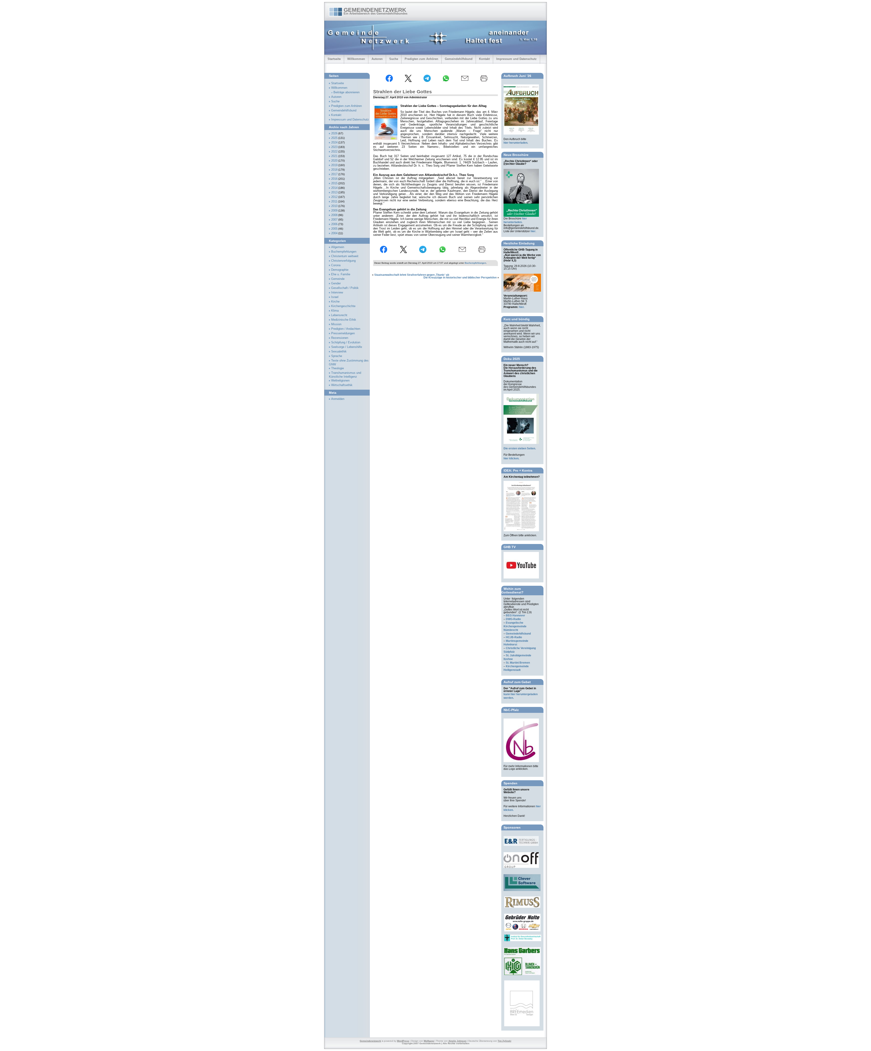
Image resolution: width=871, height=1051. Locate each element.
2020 (334, 160)
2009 (334, 210)
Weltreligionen (340, 380)
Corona (335, 265)
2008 (334, 215)
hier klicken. (511, 458)
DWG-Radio (513, 619)
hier (533, 231)
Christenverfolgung (343, 260)
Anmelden (337, 399)
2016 (334, 178)
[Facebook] (389, 81)
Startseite (334, 59)
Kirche (335, 301)
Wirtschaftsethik (341, 385)
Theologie (337, 368)
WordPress (403, 1041)
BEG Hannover (515, 615)
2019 (334, 165)
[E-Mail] (464, 81)
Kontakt (484, 59)
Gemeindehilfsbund (458, 59)
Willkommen (356, 59)
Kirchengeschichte (343, 306)
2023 (334, 147)
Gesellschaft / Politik (345, 288)
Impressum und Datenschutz (516, 59)
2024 (334, 142)
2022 (334, 151)
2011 (334, 201)
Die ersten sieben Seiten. (520, 448)
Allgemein (337, 247)
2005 (334, 228)
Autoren (377, 59)
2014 (334, 188)
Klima (335, 310)
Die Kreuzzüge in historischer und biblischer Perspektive (460, 277)
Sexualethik (339, 351)
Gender (336, 283)
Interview (337, 292)
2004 (334, 233)
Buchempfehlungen (475, 263)
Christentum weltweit (344, 256)
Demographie (339, 269)
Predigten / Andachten (345, 328)
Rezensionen (339, 338)
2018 (334, 169)
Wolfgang (429, 1041)
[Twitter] (408, 81)
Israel (334, 297)
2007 (334, 219)
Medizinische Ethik (343, 319)
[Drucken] (483, 81)
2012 (334, 197)
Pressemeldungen (343, 333)
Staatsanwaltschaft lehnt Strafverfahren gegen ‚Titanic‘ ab (411, 274)
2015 (334, 183)
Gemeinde (338, 279)
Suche (393, 59)
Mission (336, 324)
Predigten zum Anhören (421, 59)
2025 (334, 138)
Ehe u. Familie (340, 274)
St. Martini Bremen (518, 662)
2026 (334, 133)
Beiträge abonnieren (346, 92)
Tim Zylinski (504, 1041)
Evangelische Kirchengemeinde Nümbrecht (515, 626)
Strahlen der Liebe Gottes (402, 91)
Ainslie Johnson (457, 1041)
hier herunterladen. (516, 142)
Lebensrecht (339, 315)
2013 (334, 192)
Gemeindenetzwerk (375, 10)
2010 (334, 206)
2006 (334, 224)
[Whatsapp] (446, 81)
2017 (334, 174)
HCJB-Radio (514, 637)
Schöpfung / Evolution (345, 342)
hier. (521, 307)
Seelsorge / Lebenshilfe (346, 347)
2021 (334, 156)
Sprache (336, 356)
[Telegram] (427, 81)
